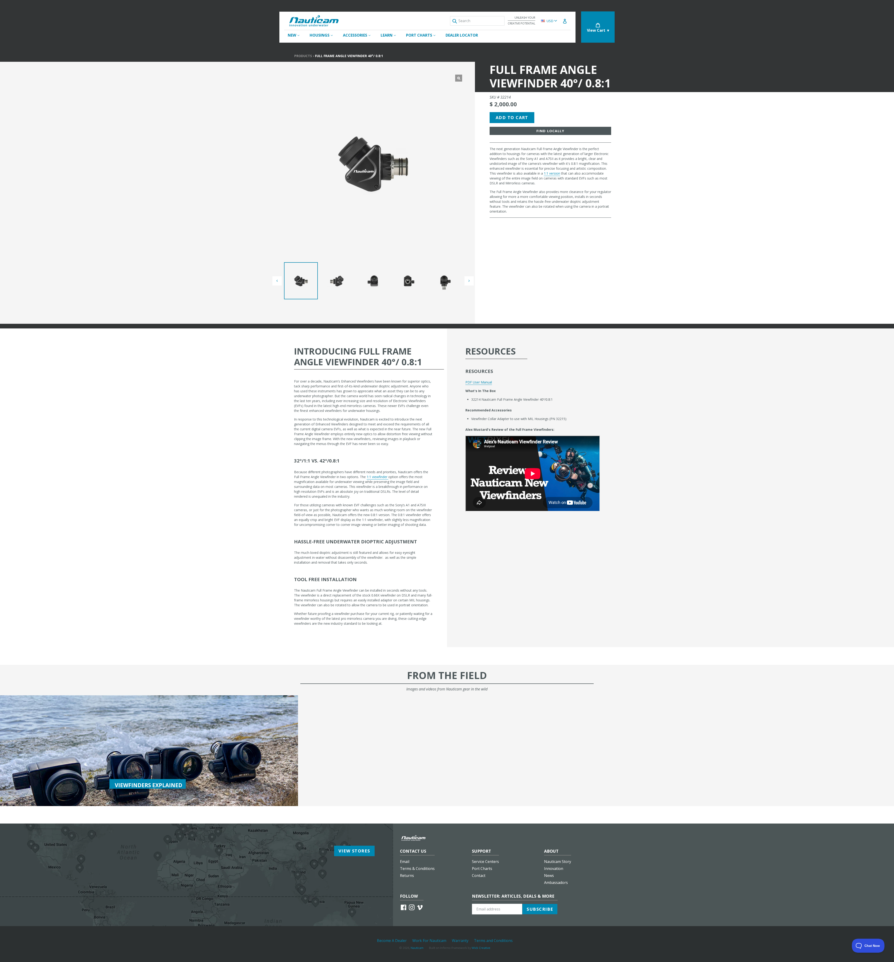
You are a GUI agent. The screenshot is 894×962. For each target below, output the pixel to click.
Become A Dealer (392, 940)
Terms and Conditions (493, 940)
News (549, 875)
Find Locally (550, 130)
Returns (407, 875)
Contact (478, 875)
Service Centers (485, 861)
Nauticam (417, 948)
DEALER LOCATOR (462, 35)
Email (404, 861)
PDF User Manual (478, 382)
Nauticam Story (557, 861)
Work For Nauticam (429, 940)
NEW (296, 35)
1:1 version (552, 173)
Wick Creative (481, 948)
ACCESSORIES (359, 35)
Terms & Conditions (417, 868)
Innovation (553, 868)
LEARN (390, 35)
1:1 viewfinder (377, 477)
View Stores (354, 851)
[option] (301, 280)
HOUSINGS (323, 35)
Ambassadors (556, 882)
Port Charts (482, 868)
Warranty (460, 940)
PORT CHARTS (423, 35)
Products (303, 56)
